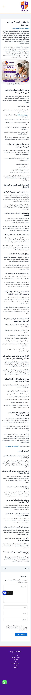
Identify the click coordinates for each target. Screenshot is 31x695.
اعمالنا (15, 665)
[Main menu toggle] (3, 7)
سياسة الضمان (15, 663)
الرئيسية (15, 655)
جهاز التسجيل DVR (23, 115)
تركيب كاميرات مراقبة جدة (12, 446)
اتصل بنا (15, 659)
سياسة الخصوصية (15, 657)
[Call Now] (4, 593)
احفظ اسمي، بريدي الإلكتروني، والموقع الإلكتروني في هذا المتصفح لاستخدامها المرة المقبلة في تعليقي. (16, 627)
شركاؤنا (15, 667)
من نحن (16, 661)
